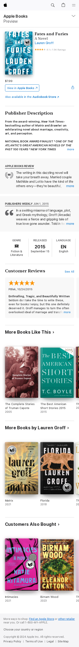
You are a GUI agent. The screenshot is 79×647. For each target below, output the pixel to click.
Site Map (63, 641)
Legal (50, 641)
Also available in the (30, 97)
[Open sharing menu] (72, 87)
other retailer (66, 619)
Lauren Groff (44, 43)
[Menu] (73, 5)
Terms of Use (34, 641)
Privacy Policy (12, 641)
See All (69, 271)
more (70, 149)
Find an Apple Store (41, 619)
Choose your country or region (23, 629)
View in (20, 88)
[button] (52, 5)
